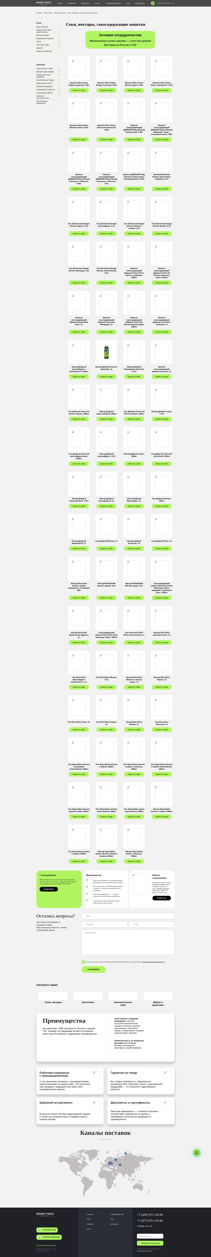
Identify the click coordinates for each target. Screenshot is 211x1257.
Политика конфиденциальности (46, 1245)
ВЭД (128, 3)
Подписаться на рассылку (150, 1243)
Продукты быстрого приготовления (43, 31)
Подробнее (49, 889)
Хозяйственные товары (45, 80)
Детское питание (42, 35)
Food (89, 1219)
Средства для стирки (44, 68)
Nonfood (90, 1224)
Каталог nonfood (51, 1237)
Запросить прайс (79, 90)
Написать (161, 898)
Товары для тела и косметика (43, 76)
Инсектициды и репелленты (42, 102)
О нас (97, 3)
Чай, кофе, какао (42, 45)
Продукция (48, 13)
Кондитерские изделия (45, 38)
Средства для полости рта (42, 97)
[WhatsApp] (196, 1152)
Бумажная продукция (44, 86)
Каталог (85, 3)
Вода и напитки (59, 13)
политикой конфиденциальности (153, 962)
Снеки (38, 41)
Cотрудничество (117, 1214)
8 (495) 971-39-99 (158, 884)
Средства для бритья (44, 93)
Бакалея (39, 48)
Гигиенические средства (45, 89)
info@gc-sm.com (163, 888)
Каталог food (49, 1230)
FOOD (60, 3)
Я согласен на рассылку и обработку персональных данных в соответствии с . (125, 962)
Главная (39, 13)
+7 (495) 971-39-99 (150, 1214)
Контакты (140, 3)
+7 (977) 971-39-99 (163, 3)
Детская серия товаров (45, 72)
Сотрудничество (113, 3)
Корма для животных (44, 51)
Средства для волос (44, 83)
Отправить (93, 969)
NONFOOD (72, 3)
